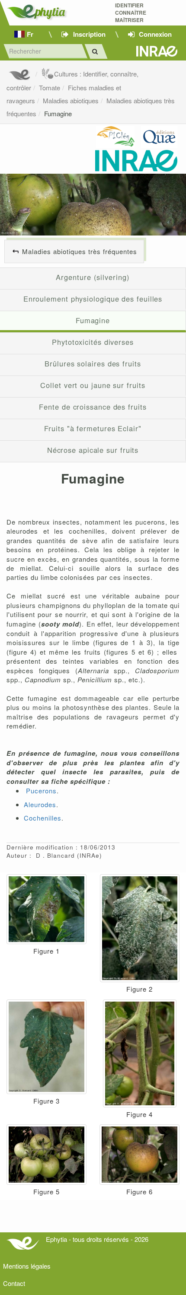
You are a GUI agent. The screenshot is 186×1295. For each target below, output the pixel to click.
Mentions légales (27, 1265)
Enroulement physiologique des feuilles (93, 298)
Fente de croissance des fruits (92, 406)
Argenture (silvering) (92, 277)
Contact (14, 1283)
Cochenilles (42, 817)
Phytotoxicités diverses (93, 342)
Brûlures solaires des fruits (93, 363)
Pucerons (41, 790)
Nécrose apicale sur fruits (93, 450)
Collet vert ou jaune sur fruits (92, 385)
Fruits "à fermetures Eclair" (92, 428)
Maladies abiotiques (71, 100)
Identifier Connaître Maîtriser (130, 13)
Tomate (49, 87)
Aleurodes (40, 804)
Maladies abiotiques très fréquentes (79, 251)
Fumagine (58, 113)
